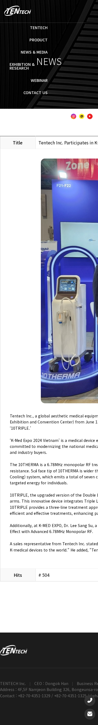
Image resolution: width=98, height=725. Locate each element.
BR (55, 116)
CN (42, 111)
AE (46, 116)
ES (79, 111)
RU (89, 111)
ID (70, 111)
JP (33, 111)
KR (15, 111)
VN (61, 111)
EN (24, 111)
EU (64, 116)
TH (52, 111)
